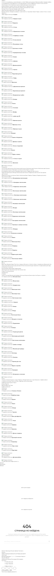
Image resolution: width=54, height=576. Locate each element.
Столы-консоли (43, 3)
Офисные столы (13, 10)
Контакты (21, 551)
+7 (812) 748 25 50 (8, 563)
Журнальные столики (26, 3)
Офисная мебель (39, 2)
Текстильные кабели (6, 176)
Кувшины (8, 386)
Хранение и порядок (38, 265)
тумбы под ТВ (21, 9)
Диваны (3, 6)
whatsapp (7, 568)
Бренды (2, 465)
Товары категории (8, 17)
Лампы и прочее (30, 169)
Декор (3, 262)
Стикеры (4, 274)
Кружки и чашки (14, 379)
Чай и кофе (18, 381)
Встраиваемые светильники (8, 171)
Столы (18, 3)
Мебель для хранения (30, 2)
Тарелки (7, 384)
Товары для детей (6, 454)
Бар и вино (24, 381)
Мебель (3, 0)
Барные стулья (8, 3)
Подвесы (34, 175)
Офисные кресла (6, 10)
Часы (5, 264)
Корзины (27, 275)
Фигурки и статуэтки (29, 264)
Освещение (4, 167)
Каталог (2, 462)
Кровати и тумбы (21, 2)
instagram (10, 568)
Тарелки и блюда (22, 379)
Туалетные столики (15, 4)
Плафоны (30, 175)
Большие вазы (5, 268)
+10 (4, 16)
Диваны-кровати (10, 6)
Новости (23, 556)
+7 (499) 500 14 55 (6, 461)
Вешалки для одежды (15, 275)
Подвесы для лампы (41, 175)
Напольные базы (24, 175)
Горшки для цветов (6, 265)
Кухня (3, 378)
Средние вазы (17, 268)
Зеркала (9, 264)
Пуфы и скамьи (39, 11)
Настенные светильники (32, 168)
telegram (3, 568)
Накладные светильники (21, 171)
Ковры (12, 264)
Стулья (3, 3)
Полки (7, 9)
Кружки (11, 382)
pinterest (14, 568)
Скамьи (34, 4)
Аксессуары (29, 381)
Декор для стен (47, 264)
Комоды (3, 9)
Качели (34, 11)
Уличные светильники (7, 169)
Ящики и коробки (41, 275)
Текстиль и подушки (19, 264)
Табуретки (14, 3)
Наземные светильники (7, 172)
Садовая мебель (47, 2)
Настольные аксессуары (28, 265)
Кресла (15, 6)
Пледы (3, 271)
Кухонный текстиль (11, 381)
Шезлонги (31, 6)
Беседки (4, 11)
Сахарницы (4, 388)
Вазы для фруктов (6, 385)
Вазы (3, 264)
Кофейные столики (35, 3)
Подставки (4, 389)
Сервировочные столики (26, 4)
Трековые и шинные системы (19, 169)
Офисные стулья (21, 10)
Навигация (8, 551)
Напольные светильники (44, 168)
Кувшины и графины (39, 379)
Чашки (14, 382)
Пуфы (27, 6)
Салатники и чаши (30, 379)
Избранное (4, 559)
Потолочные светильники (8, 168)
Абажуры (4, 175)
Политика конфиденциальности (9, 571)
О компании (18, 556)
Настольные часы (22, 269)
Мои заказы (14, 559)
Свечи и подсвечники (39, 264)
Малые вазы (11, 268)
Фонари (15, 172)
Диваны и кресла (13, 2)
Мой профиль (20, 559)
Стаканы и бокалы (6, 379)
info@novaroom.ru (14, 461)
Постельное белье (9, 271)
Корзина (9, 559)
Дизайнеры (2, 464)
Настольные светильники (20, 168)
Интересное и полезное (7, 267)
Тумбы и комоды (5, 275)
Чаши (11, 385)
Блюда (3, 384)
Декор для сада (47, 265)
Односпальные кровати (17, 7)
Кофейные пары (5, 382)
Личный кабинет (14, 551)
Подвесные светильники (33, 171)
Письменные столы (6, 4)
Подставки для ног (21, 6)
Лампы (18, 175)
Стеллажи (11, 9)
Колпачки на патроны (11, 175)
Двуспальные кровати (7, 7)
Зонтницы (22, 275)
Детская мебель (5, 455)
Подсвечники (5, 272)
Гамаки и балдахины (10, 11)
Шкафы (15, 9)
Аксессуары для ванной (16, 265)
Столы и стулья (5, 2)
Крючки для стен (33, 275)
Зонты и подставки (28, 11)
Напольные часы (5, 269)
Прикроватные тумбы (29, 7)
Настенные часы (13, 269)
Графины (4, 386)
